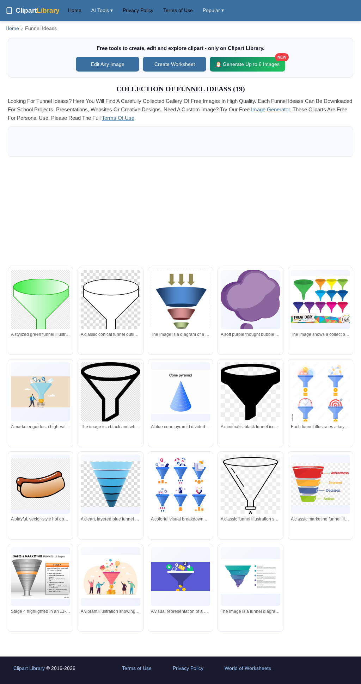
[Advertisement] (180, 211)
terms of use (118, 118)
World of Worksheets (248, 668)
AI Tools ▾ (102, 10)
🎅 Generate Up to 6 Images (250, 62)
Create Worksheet (174, 64)
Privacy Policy (138, 10)
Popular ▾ (213, 10)
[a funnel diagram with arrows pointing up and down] (180, 310)
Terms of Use (178, 10)
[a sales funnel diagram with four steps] (250, 576)
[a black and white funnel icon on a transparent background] (110, 393)
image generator (270, 109)
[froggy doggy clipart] (320, 299)
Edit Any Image (107, 64)
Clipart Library (29, 668)
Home (74, 10)
